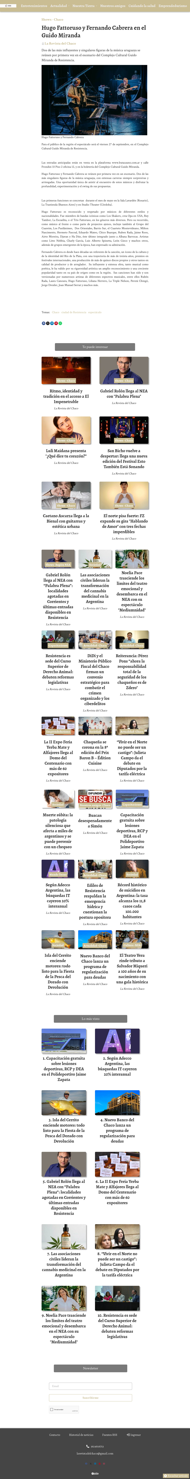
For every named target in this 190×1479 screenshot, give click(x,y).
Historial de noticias (81, 1435)
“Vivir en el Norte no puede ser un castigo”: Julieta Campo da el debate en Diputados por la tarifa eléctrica (132, 758)
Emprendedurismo (173, 5)
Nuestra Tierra (84, 5)
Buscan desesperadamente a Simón (95, 820)
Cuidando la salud (142, 5)
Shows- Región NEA (58, 565)
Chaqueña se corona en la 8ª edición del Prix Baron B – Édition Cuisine (95, 752)
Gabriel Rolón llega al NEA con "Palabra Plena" (124, 393)
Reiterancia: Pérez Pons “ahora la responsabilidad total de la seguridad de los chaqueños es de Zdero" (132, 672)
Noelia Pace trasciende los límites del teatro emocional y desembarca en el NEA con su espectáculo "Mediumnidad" (132, 591)
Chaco (55, 312)
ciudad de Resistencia (73, 312)
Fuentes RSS (109, 1435)
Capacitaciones (58, 645)
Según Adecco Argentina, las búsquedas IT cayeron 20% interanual (58, 895)
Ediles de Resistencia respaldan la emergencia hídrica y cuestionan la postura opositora (95, 901)
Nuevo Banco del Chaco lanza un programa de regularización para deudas (95, 966)
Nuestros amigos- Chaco (95, 805)
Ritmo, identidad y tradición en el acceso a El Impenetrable (66, 396)
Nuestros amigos (112, 5)
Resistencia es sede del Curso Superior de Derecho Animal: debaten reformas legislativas (58, 669)
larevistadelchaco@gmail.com (95, 1453)
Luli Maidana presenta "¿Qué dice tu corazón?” (66, 453)
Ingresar (135, 1435)
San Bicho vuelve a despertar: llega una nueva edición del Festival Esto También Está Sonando (123, 459)
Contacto (54, 1435)
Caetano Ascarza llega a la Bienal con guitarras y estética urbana (66, 521)
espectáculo (95, 312)
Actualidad (58, 5)
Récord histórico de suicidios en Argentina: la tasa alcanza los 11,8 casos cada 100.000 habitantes (132, 901)
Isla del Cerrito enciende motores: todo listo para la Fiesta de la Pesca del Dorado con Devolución (58, 971)
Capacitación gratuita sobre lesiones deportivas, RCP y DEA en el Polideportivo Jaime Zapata (132, 831)
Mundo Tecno (57, 875)
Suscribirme (91, 1398)
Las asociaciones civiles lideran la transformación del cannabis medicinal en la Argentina (95, 588)
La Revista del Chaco (60, 43)
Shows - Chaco (52, 19)
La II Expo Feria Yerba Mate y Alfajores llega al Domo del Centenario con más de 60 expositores (58, 758)
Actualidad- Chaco (95, 645)
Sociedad (95, 565)
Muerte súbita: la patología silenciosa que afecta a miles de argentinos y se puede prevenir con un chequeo (58, 831)
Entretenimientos (34, 5)
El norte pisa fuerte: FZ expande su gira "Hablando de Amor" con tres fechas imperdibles (124, 524)
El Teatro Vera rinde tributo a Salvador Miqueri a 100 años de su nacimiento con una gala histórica (132, 968)
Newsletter (90, 1368)
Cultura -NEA (132, 945)
